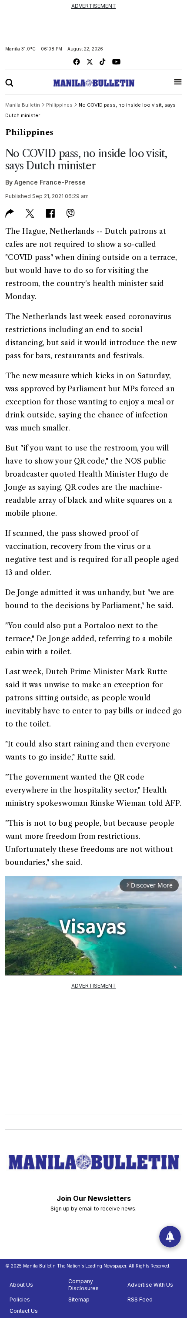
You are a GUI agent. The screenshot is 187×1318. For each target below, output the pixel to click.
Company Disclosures (83, 1284)
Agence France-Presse (50, 182)
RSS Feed (140, 1299)
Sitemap (79, 1299)
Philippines (29, 132)
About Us (21, 1284)
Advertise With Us (150, 1284)
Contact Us (24, 1311)
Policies (20, 1299)
